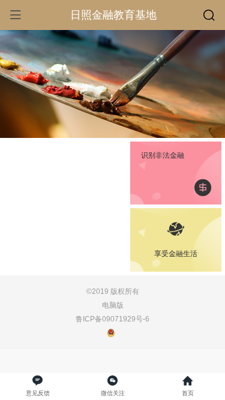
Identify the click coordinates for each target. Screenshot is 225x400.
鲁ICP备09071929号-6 (112, 319)
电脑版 (113, 305)
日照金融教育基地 (113, 15)
